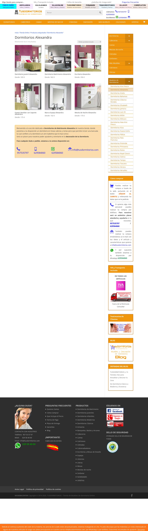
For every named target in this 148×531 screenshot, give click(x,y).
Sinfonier (80, 473)
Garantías (50, 427)
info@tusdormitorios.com (85, 149)
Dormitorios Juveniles (85, 413)
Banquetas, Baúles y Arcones (88, 430)
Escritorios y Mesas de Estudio (89, 452)
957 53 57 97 (28, 435)
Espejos (80, 455)
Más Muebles (104, 22)
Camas (39, 22)
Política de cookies (53, 489)
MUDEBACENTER (21, 495)
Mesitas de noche (55, 22)
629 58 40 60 (27, 438)
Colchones (121, 22)
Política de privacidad (34, 489)
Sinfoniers (88, 22)
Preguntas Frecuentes (130, 2)
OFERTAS (80, 480)
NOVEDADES (82, 477)
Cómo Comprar (53, 413)
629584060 (110, 14)
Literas (80, 463)
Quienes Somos (53, 409)
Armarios (80, 427)
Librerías (80, 459)
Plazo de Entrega (53, 423)
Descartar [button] (141, 529)
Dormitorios (9, 22)
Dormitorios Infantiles (85, 416)
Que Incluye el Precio (55, 416)
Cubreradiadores (84, 448)
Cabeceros (25, 22)
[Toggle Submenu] (129, 36)
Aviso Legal (19, 489)
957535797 (122, 12)
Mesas (79, 466)
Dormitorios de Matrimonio (87, 409)
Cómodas (73, 22)
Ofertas (135, 22)
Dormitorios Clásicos (85, 423)
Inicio (16, 33)
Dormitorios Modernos (86, 420)
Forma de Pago (52, 420)
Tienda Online (24, 33)
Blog (48, 430)
